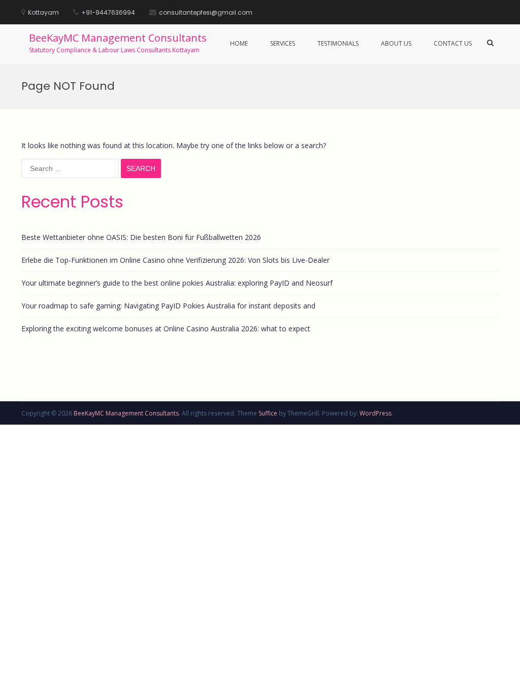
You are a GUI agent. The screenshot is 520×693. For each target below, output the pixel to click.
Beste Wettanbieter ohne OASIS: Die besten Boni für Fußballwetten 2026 (141, 237)
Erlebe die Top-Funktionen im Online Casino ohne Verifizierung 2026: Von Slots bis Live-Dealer (175, 260)
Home (239, 43)
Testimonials (338, 43)
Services (282, 43)
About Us (396, 43)
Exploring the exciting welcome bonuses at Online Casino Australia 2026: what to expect (165, 328)
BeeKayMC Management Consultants (118, 38)
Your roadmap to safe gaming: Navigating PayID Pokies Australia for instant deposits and (168, 305)
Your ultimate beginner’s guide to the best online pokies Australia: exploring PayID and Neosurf (177, 283)
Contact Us (453, 43)
